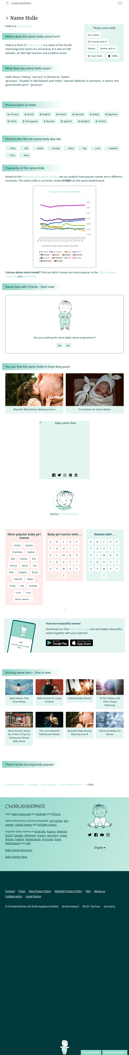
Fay (84, 148)
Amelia (23, 558)
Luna (18, 592)
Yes (59, 345)
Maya (30, 578)
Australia (10, 276)
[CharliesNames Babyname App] (19, 3)
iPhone (56, 814)
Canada (109, 272)
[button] (43, 447)
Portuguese (31, 121)
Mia (13, 558)
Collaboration (13, 896)
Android (41, 814)
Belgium (62, 831)
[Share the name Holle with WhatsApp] (64, 475)
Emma (13, 565)
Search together (91, 1052)
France (41, 835)
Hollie (40, 148)
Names (91, 48)
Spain (57, 839)
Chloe (12, 585)
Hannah (18, 578)
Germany (52, 835)
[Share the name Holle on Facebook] (53, 475)
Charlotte (17, 552)
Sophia (29, 545)
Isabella (23, 572)
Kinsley (56, 148)
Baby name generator (19, 850)
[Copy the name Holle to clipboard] (75, 475)
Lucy (28, 592)
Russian (50, 121)
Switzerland (12, 843)
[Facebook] (96, 834)
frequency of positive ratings (40, 176)
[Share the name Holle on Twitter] (59, 475)
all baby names (47, 824)
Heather (113, 148)
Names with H (107, 48)
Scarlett (33, 585)
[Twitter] (90, 834)
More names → (23, 599)
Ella (34, 558)
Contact (10, 891)
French (62, 114)
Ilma (12, 155)
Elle (26, 148)
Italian (95, 114)
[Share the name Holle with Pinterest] (70, 475)
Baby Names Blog (16, 856)
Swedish (84, 121)
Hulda (30, 45)
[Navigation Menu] (121, 3)
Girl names (93, 34)
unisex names (23, 824)
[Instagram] (108, 834)
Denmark (30, 835)
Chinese (14, 114)
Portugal (47, 839)
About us (99, 891)
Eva (22, 585)
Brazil (8, 835)
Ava (35, 565)
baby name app (79, 629)
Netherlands (33, 839)
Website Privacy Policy (68, 891)
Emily (35, 572)
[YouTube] (102, 834)
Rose (26, 155)
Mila (11, 572)
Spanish (67, 121)
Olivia (25, 565)
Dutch (30, 114)
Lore (97, 148)
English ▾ (99, 847)
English (46, 114)
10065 (114, 55)
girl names (56, 820)
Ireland (19, 839)
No (68, 345)
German (79, 114)
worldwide (29, 276)
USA (101, 272)
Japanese (112, 114)
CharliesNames (69, 514)
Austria (51, 831)
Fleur (71, 148)
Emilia (17, 545)
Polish (13, 121)
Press (22, 891)
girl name (25, 26)
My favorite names (114, 1052)
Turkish (102, 121)
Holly (12, 148)
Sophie (31, 552)
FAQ (88, 891)
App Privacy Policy (40, 891)
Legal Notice (33, 896)
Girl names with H (97, 41)
